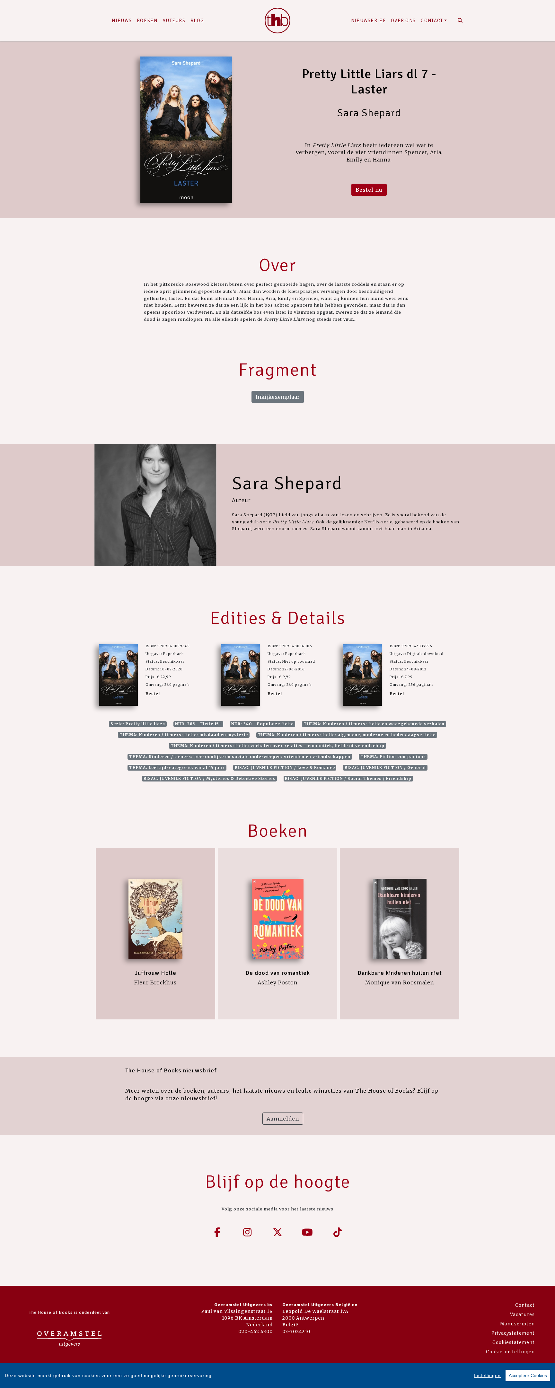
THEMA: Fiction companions (393, 756)
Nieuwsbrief (368, 20)
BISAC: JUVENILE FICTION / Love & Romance (285, 767)
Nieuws (122, 20)
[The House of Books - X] (277, 1232)
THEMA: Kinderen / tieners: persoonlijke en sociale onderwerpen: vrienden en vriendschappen (239, 756)
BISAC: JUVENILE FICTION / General (385, 767)
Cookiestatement (513, 1342)
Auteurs (174, 20)
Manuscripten (517, 1324)
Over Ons (403, 20)
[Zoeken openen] (460, 20)
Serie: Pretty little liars (137, 723)
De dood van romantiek (277, 972)
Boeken (147, 20)
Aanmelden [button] (283, 1118)
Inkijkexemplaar (278, 397)
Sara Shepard (287, 483)
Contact (432, 20)
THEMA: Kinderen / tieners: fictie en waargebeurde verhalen (374, 723)
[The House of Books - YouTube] (308, 1232)
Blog (197, 20)
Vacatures (522, 1314)
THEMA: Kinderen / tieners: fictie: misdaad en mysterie (183, 734)
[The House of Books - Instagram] (247, 1232)
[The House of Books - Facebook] (217, 1232)
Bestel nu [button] (369, 190)
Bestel (152, 693)
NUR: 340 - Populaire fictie (262, 723)
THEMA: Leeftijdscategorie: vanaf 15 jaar (177, 767)
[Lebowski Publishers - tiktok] (337, 1232)
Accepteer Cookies (528, 1375)
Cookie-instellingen (510, 1352)
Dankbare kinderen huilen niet (399, 972)
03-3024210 (296, 1331)
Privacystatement (513, 1333)
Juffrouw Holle (155, 972)
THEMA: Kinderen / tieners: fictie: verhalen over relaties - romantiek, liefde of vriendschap (277, 745)
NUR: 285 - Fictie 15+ (198, 723)
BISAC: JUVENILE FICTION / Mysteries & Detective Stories (209, 778)
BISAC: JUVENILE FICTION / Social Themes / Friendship (348, 778)
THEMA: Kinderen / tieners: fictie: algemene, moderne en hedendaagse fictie (347, 734)
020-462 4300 (255, 1331)
